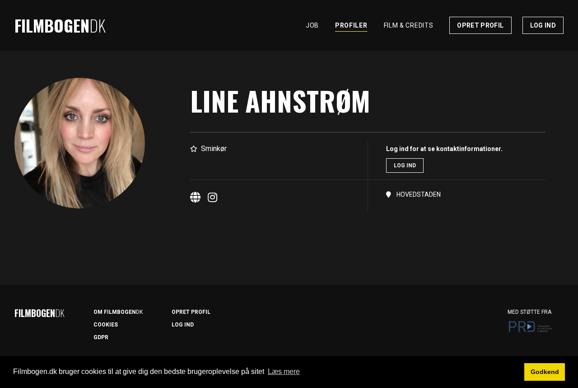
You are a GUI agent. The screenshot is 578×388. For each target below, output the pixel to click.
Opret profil (480, 25)
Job (312, 25)
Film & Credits (409, 25)
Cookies (105, 325)
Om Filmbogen (118, 312)
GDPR (100, 337)
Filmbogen (60, 25)
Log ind (543, 25)
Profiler (351, 25)
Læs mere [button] (284, 371)
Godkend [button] (545, 371)
